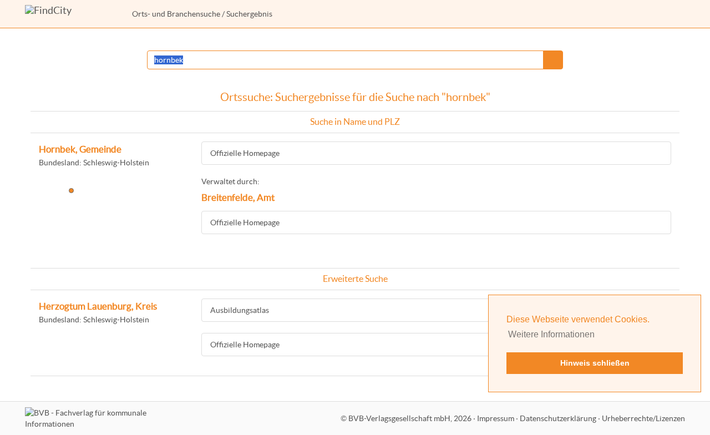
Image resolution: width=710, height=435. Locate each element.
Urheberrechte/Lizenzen (643, 418)
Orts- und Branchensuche (176, 13)
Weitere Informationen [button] (551, 334)
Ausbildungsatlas (239, 310)
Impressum (495, 418)
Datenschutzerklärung (558, 418)
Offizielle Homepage (245, 153)
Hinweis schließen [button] (595, 362)
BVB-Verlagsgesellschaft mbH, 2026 (409, 418)
